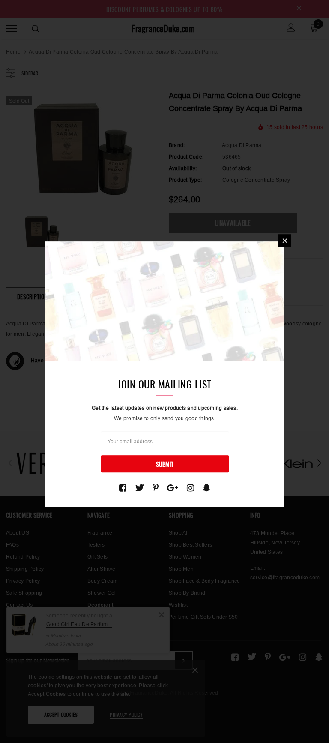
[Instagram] (190, 488)
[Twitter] (139, 488)
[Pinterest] (156, 488)
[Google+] (172, 488)
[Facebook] (122, 488)
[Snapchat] (207, 488)
